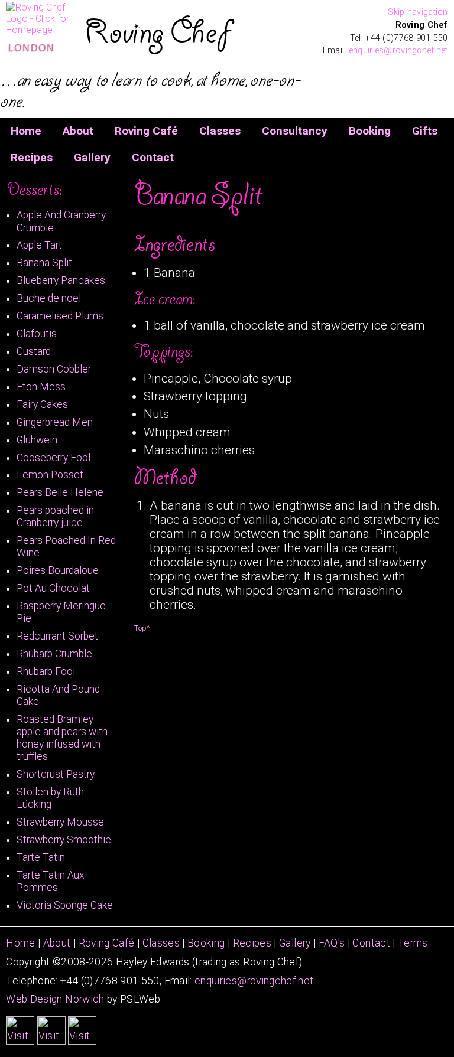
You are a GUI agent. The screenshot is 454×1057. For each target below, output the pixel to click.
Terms (413, 943)
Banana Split (44, 263)
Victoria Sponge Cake (65, 905)
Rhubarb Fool (46, 671)
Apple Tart (39, 245)
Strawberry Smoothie (64, 840)
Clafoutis (37, 334)
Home (26, 131)
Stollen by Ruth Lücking (50, 798)
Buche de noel (49, 298)
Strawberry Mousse (60, 822)
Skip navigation (417, 12)
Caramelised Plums (60, 316)
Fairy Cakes (42, 404)
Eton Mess (41, 387)
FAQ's (332, 943)
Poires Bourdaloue (58, 570)
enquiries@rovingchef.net (253, 981)
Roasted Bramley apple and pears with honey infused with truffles (62, 737)
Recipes (32, 157)
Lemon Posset (50, 475)
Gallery (92, 157)
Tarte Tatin (41, 857)
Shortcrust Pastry (56, 774)
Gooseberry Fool (53, 458)
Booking (370, 131)
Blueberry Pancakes (61, 280)
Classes (220, 131)
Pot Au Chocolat (53, 588)
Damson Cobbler (54, 369)
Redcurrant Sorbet (57, 636)
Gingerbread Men (55, 422)
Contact (153, 157)
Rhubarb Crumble (54, 654)
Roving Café (146, 131)
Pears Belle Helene (60, 492)
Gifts (424, 131)
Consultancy (294, 131)
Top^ (142, 628)
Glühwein (37, 440)
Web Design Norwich (55, 999)
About (78, 131)
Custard (34, 351)
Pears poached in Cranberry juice (55, 516)
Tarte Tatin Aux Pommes (51, 881)
